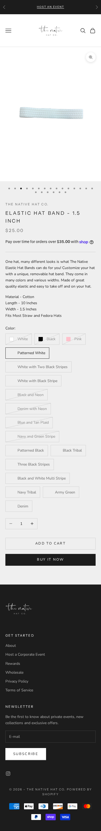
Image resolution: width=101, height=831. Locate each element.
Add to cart (50, 543)
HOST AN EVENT (50, 7)
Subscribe (25, 754)
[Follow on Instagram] (8, 773)
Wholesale (14, 672)
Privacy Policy (16, 681)
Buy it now (50, 559)
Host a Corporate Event (25, 654)
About (10, 645)
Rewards (12, 663)
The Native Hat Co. (26, 204)
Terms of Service (19, 690)
